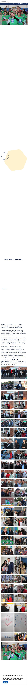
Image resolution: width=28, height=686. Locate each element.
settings (19, 679)
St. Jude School (5, 288)
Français (15, 4)
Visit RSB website (22, 4)
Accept (5, 682)
